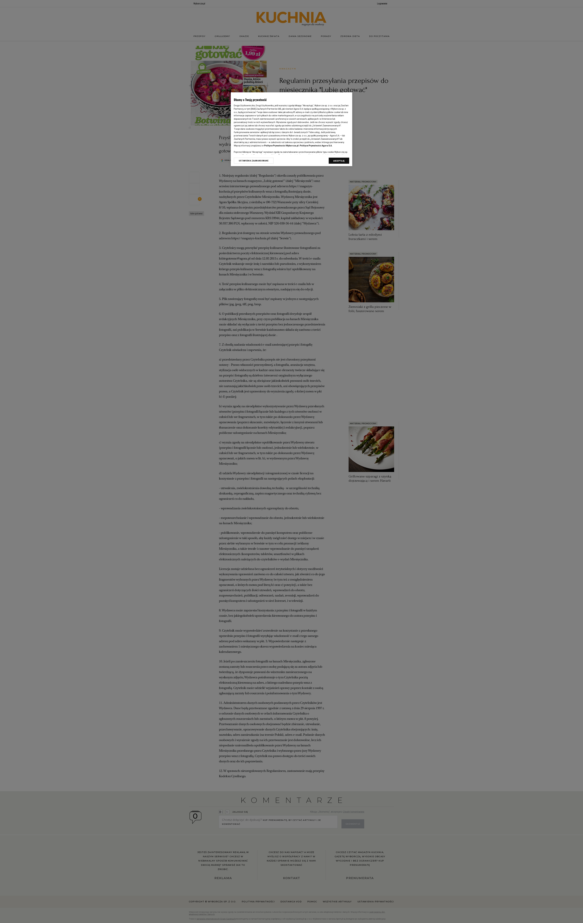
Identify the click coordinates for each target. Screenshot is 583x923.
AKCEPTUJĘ (339, 161)
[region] (291, 129)
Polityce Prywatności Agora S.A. (316, 145)
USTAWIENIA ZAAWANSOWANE (253, 160)
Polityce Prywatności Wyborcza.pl (281, 145)
